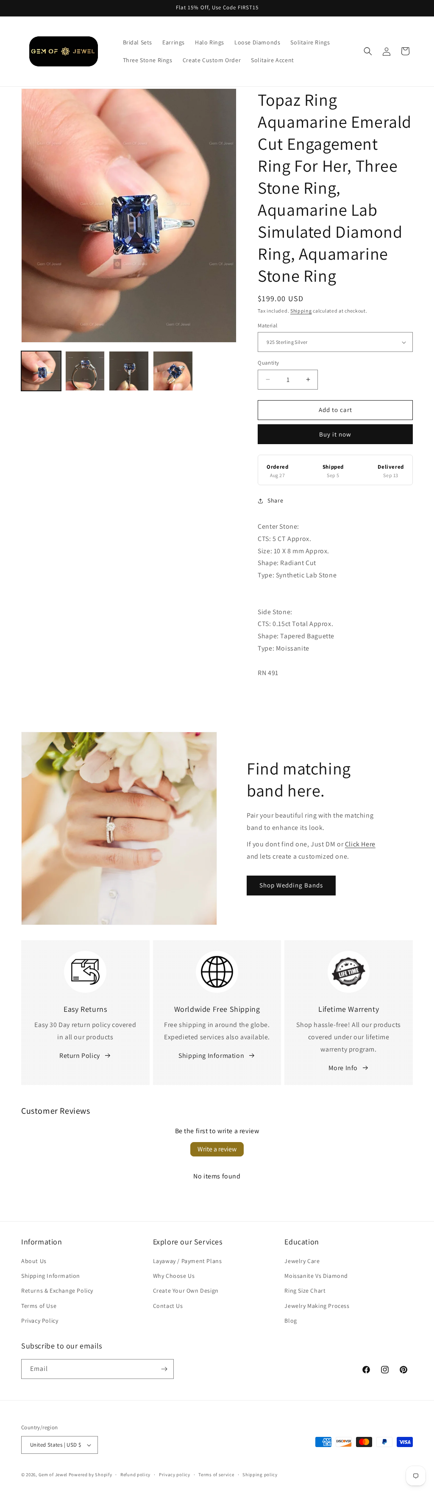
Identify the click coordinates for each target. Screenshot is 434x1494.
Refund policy (135, 1475)
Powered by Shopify (90, 1475)
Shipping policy (260, 1475)
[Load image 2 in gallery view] (85, 371)
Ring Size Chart (305, 1290)
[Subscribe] (164, 1369)
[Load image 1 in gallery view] (41, 371)
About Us (34, 1261)
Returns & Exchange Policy (57, 1290)
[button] (368, 51)
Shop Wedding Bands (291, 885)
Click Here (360, 844)
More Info (343, 1067)
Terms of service (216, 1475)
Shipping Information (211, 1055)
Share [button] (275, 500)
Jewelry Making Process (316, 1306)
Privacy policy (174, 1475)
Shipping (301, 311)
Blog (290, 1320)
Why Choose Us (174, 1276)
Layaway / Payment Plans (187, 1261)
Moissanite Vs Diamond (316, 1276)
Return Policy (79, 1055)
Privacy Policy (39, 1320)
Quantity (268, 362)
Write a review (217, 1149)
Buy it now (335, 434)
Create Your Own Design (186, 1290)
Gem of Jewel (53, 1475)
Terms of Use (38, 1306)
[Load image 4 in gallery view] (173, 371)
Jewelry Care (302, 1261)
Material (267, 325)
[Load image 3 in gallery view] (129, 371)
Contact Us (168, 1306)
